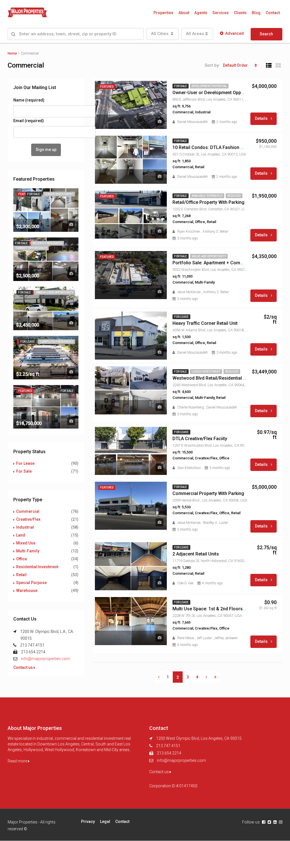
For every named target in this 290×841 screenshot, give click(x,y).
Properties (163, 12)
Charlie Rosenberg (190, 407)
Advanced (234, 33)
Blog (256, 12)
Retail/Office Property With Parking (208, 202)
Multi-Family (27, 551)
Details (261, 118)
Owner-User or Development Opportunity (214, 92)
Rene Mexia (185, 638)
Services (220, 12)
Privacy (88, 821)
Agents (200, 12)
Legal (105, 821)
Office (21, 559)
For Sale (24, 471)
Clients (240, 12)
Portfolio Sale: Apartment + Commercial (214, 262)
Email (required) (28, 120)
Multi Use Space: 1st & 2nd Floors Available (217, 608)
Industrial (25, 527)
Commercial (27, 511)
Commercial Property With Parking (208, 493)
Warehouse (26, 590)
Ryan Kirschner (188, 232)
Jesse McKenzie (189, 292)
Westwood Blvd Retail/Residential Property (216, 378)
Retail (21, 574)
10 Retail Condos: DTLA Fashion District (213, 147)
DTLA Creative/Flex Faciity (199, 438)
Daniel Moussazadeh (192, 122)
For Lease (25, 463)
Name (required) (28, 100)
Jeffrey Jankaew (226, 638)
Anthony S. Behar (215, 232)
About (183, 12)
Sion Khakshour (189, 468)
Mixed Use (25, 543)
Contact (273, 12)
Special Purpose (31, 582)
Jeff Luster (204, 638)
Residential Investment (37, 567)
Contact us (23, 667)
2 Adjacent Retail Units (195, 554)
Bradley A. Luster (215, 523)
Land (20, 535)
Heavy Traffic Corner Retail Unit (205, 323)
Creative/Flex (28, 519)
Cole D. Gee (185, 583)
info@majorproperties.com (45, 658)
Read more (18, 761)
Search (266, 34)
